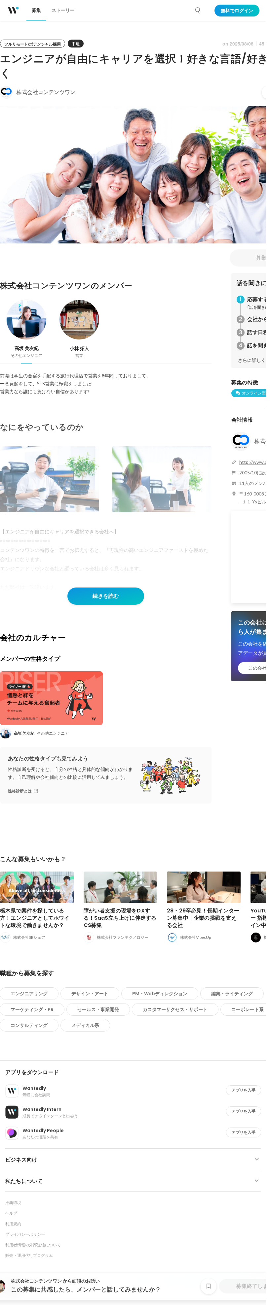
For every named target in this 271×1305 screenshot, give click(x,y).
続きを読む (106, 596)
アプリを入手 (243, 1090)
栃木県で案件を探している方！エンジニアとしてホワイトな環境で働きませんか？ (35, 918)
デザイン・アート (89, 993)
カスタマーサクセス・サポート (175, 1009)
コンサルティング (29, 1025)
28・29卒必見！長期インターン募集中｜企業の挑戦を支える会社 (203, 918)
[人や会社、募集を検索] (198, 10)
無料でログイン (237, 10)
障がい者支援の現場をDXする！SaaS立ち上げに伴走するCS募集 (120, 918)
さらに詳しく (252, 360)
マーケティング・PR (32, 1009)
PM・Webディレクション (159, 993)
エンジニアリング (29, 993)
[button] (135, 1072)
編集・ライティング (232, 993)
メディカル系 (85, 1025)
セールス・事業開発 (98, 1009)
